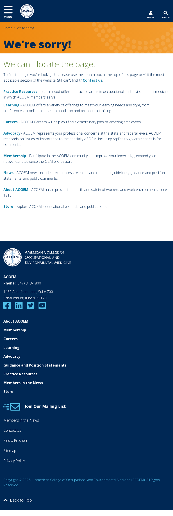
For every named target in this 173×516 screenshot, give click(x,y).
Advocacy (11, 356)
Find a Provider (15, 440)
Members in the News (23, 382)
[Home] (27, 10)
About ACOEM (15, 189)
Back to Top (21, 500)
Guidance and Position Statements (34, 365)
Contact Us (12, 430)
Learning (11, 105)
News (8, 172)
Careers (10, 338)
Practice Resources (20, 91)
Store (8, 391)
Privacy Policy (14, 460)
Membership (14, 155)
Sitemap (9, 450)
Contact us (92, 80)
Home (7, 28)
